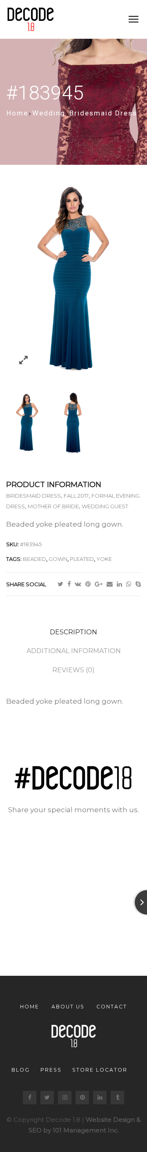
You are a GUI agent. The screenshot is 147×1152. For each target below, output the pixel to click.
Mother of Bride (53, 506)
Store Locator (99, 1070)
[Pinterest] (90, 584)
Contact (111, 1007)
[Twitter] (62, 584)
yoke (104, 559)
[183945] (73, 423)
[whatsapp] (131, 584)
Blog (20, 1070)
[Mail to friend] (112, 584)
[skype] (138, 584)
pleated (82, 559)
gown (58, 559)
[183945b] (27, 423)
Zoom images (23, 360)
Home (17, 113)
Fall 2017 (76, 495)
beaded (34, 559)
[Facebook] (71, 584)
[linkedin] (121, 584)
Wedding (48, 113)
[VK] (80, 584)
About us (68, 1007)
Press (51, 1070)
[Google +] (101, 584)
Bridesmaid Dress (103, 113)
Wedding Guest (105, 506)
